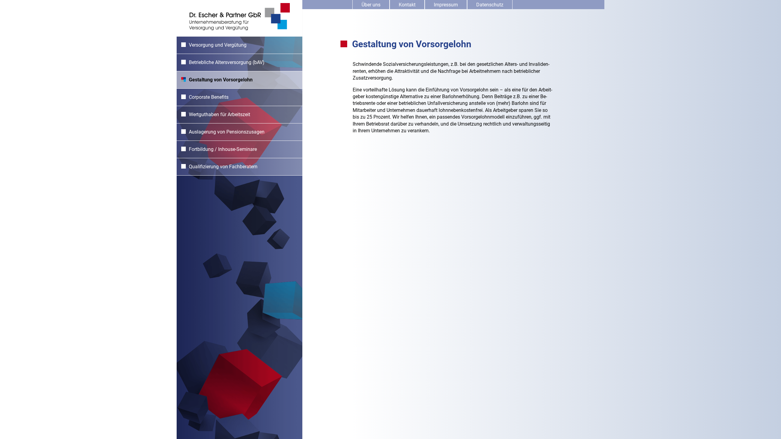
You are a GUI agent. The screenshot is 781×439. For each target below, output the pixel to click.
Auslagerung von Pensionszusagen (227, 132)
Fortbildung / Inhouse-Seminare (223, 149)
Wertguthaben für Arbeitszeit (219, 114)
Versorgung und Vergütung (218, 45)
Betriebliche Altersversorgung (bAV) (227, 62)
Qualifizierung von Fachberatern (223, 167)
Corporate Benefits (209, 97)
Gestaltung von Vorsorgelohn (221, 80)
